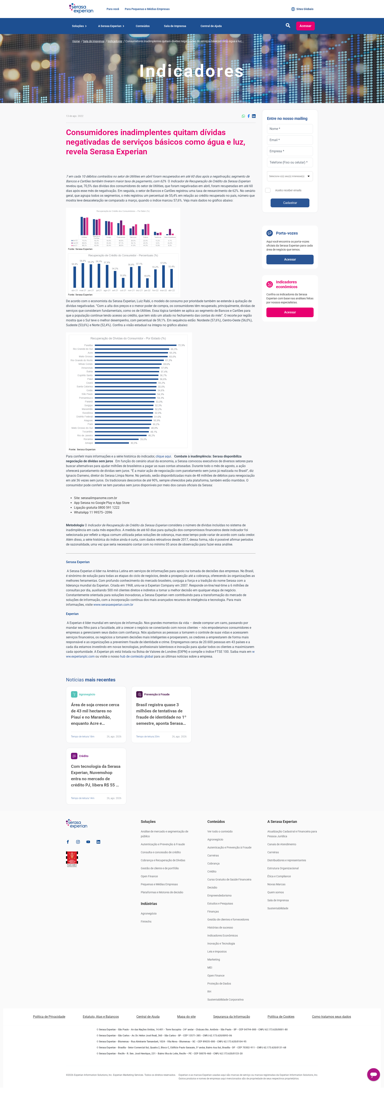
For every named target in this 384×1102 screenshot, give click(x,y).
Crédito (211, 871)
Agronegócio (149, 913)
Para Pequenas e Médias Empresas (146, 9)
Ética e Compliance (279, 876)
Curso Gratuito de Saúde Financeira (229, 879)
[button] (288, 26)
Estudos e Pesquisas (220, 903)
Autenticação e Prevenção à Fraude (163, 844)
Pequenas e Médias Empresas (159, 884)
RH (209, 991)
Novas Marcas (276, 884)
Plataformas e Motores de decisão (162, 892)
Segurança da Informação (231, 1017)
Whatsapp (243, 116)
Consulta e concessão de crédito (161, 852)
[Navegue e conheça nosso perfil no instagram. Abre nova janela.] (78, 842)
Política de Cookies (281, 1017)
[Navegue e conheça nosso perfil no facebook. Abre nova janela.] (68, 842)
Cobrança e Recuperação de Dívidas (163, 860)
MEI (209, 967)
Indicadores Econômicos (222, 935)
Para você (112, 9)
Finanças (213, 911)
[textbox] (290, 176)
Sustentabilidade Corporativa (225, 999)
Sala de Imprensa (278, 900)
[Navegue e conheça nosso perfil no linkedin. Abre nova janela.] (98, 842)
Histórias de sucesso (220, 927)
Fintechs (146, 921)
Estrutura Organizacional (283, 868)
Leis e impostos (217, 951)
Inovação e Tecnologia (221, 943)
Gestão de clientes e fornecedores (228, 919)
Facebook (248, 116)
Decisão (212, 887)
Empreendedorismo (219, 895)
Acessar (305, 26)
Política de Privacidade (49, 1017)
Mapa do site (186, 1017)
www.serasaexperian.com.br (113, 605)
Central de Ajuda (148, 1017)
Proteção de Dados (219, 983)
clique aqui (163, 456)
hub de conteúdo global (136, 656)
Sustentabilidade (277, 908)
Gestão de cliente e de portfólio (160, 868)
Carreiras (213, 855)
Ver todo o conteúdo (220, 831)
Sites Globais (304, 9)
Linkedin (254, 116)
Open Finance (149, 876)
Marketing (213, 959)
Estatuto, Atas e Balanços (101, 1017)
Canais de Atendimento (281, 844)
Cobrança (213, 863)
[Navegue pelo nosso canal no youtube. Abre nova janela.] (88, 842)
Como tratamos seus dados (331, 1017)
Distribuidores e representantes (286, 860)
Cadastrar (290, 203)
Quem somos (275, 892)
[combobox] (290, 176)
